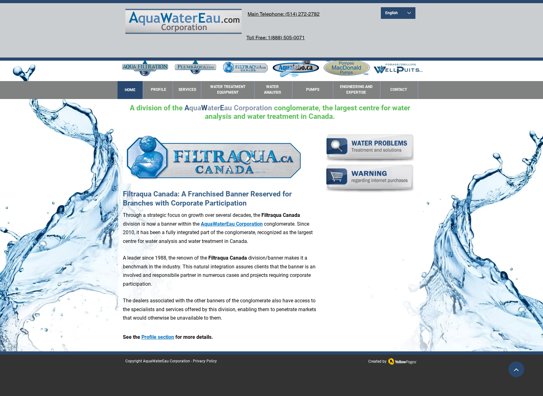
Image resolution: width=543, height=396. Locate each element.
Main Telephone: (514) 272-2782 (284, 14)
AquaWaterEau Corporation (166, 361)
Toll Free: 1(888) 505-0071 (275, 38)
